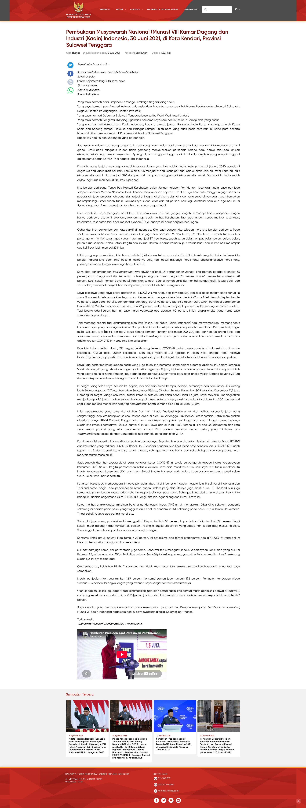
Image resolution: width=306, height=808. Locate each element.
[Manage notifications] (298, 801)
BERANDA (105, 9)
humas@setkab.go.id (167, 790)
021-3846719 (163, 778)
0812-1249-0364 (165, 784)
